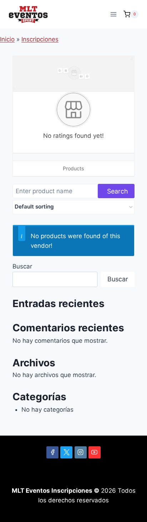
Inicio (7, 39)
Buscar (22, 266)
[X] (66, 452)
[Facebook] (52, 452)
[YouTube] (94, 452)
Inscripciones (40, 39)
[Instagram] (81, 452)
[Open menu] (113, 14)
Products (73, 168)
